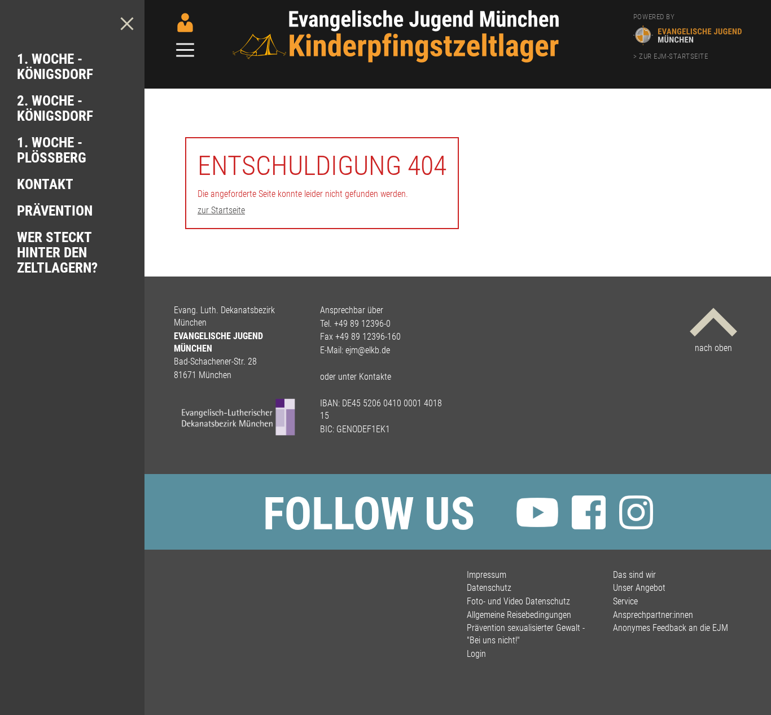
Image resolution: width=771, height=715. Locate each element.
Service (625, 601)
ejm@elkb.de (367, 350)
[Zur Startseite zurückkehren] (399, 15)
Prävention (55, 211)
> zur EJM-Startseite (670, 56)
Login (476, 653)
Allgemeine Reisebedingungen (519, 614)
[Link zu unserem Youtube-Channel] (537, 514)
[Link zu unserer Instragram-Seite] (636, 514)
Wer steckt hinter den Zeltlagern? (57, 252)
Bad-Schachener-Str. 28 (215, 361)
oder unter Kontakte (355, 376)
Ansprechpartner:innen (653, 614)
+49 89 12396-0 (362, 323)
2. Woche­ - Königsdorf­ (55, 108)
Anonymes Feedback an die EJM (670, 627)
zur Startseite (221, 210)
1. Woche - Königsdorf (55, 66)
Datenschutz (489, 587)
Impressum (486, 574)
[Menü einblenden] (185, 51)
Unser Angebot (639, 587)
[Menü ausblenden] (127, 23)
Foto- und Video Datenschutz (518, 601)
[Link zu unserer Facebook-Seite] (589, 514)
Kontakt (45, 184)
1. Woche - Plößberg (51, 150)
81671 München (202, 375)
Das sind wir (634, 574)
